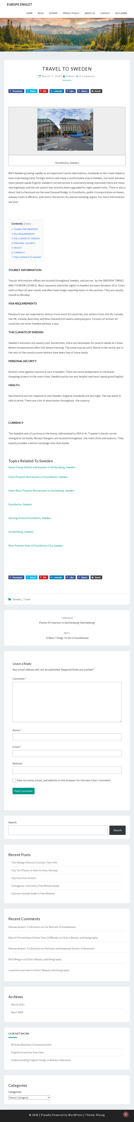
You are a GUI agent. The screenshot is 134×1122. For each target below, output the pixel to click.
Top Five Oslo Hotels (23, 878)
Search (12, 822)
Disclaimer (121, 13)
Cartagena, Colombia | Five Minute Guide (35, 885)
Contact (105, 13)
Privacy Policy (71, 13)
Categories (14, 1092)
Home (30, 13)
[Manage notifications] (126, 1114)
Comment (20, 678)
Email (17, 747)
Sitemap (53, 13)
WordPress (75, 1115)
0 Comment (87, 76)
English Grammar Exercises (27, 1052)
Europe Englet (19, 4)
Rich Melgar (15, 959)
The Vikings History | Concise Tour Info (34, 862)
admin (70, 76)
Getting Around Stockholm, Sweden (29, 518)
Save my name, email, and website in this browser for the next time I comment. (64, 780)
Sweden (16, 599)
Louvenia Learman (19, 970)
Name (17, 730)
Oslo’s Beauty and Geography (80, 937)
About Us (90, 13)
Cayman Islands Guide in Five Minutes (33, 893)
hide (27, 223)
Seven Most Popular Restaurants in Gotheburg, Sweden (41, 490)
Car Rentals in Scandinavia (60, 927)
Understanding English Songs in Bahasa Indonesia (41, 1060)
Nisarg (100, 1115)
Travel (27, 599)
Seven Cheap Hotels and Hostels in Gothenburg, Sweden (41, 467)
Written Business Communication (31, 1044)
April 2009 (17, 1012)
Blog (41, 13)
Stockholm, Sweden (20, 504)
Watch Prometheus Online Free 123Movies (33, 937)
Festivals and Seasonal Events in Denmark (69, 948)
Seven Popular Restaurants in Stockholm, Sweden (38, 477)
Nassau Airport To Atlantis (24, 927)
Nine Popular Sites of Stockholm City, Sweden (35, 545)
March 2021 (18, 1004)
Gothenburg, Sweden (20, 531)
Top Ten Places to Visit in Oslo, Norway (34, 870)
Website (17, 763)
